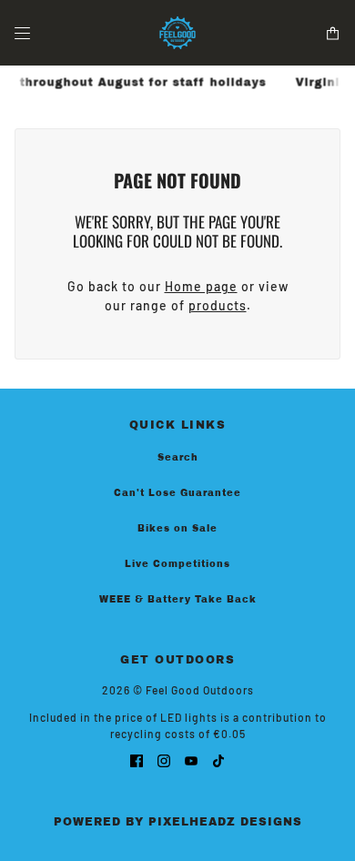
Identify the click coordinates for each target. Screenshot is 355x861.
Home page (201, 286)
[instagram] (164, 759)
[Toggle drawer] (22, 33)
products (217, 305)
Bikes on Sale (177, 528)
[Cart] (332, 33)
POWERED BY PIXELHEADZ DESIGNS (178, 821)
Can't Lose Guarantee (177, 493)
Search (177, 457)
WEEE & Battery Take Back (178, 599)
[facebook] (136, 759)
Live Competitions (177, 564)
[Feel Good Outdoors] (177, 33)
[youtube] (191, 759)
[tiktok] (218, 759)
